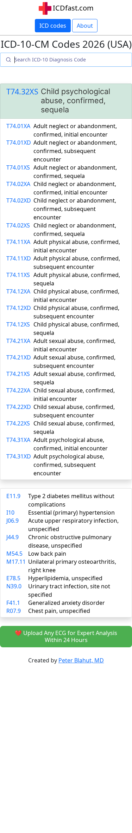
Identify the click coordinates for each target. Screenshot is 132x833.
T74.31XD (18, 456)
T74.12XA (18, 291)
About (85, 25)
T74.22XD (18, 407)
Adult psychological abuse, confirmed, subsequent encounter (68, 464)
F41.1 (13, 603)
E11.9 (13, 496)
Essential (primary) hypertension (71, 512)
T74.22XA (18, 390)
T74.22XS (18, 423)
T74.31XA (18, 440)
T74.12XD (18, 308)
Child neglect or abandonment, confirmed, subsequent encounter (74, 209)
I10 (10, 512)
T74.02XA (18, 184)
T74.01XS (18, 167)
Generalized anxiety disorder (66, 603)
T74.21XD (18, 357)
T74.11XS (18, 275)
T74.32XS (22, 91)
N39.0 (13, 586)
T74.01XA (18, 126)
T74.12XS (18, 324)
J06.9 (12, 520)
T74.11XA (18, 242)
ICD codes (52, 25)
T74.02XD (18, 200)
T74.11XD (18, 258)
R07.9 (13, 611)
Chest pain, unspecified (59, 611)
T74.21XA (18, 341)
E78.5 (13, 578)
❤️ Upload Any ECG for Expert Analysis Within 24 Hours (66, 636)
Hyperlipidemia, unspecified (65, 578)
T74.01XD (18, 142)
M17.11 (16, 562)
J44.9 (12, 537)
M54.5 (14, 553)
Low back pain (47, 553)
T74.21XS (18, 374)
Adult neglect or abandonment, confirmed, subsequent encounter (75, 151)
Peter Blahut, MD (81, 660)
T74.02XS (18, 225)
